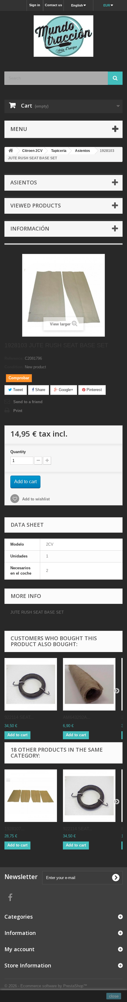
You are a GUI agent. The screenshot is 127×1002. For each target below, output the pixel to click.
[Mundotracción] (63, 36)
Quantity (18, 452)
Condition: (14, 367)
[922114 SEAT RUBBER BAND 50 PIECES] (30, 684)
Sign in (34, 5)
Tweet (17, 389)
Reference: (14, 358)
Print (17, 410)
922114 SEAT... (19, 717)
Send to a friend (28, 402)
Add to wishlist (35, 499)
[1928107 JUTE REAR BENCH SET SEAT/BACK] (30, 795)
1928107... (14, 828)
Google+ (65, 389)
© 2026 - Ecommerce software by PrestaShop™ (45, 986)
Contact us (53, 5)
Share (39, 389)
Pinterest (93, 389)
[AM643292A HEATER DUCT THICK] (89, 684)
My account (19, 949)
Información (29, 228)
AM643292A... (76, 717)
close (114, 996)
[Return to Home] (10, 151)
